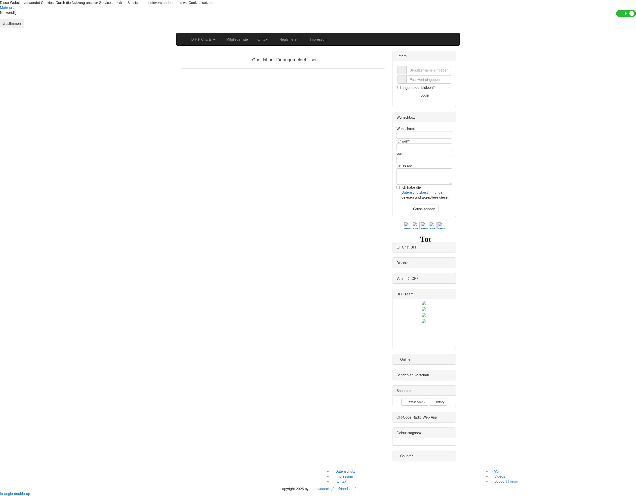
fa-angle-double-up (15, 493)
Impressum (318, 39)
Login (424, 95)
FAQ (495, 471)
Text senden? (415, 402)
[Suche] (440, 39)
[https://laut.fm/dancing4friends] (407, 225)
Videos (499, 476)
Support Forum (505, 481)
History (439, 402)
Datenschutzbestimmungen (422, 192)
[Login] (450, 39)
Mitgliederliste (236, 39)
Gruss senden (424, 208)
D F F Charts (202, 39)
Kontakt (261, 39)
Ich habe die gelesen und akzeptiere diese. (425, 192)
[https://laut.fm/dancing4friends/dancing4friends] (433, 225)
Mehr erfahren (11, 7)
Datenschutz (344, 471)
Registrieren (288, 39)
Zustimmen (12, 23)
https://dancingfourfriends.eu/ (333, 488)
